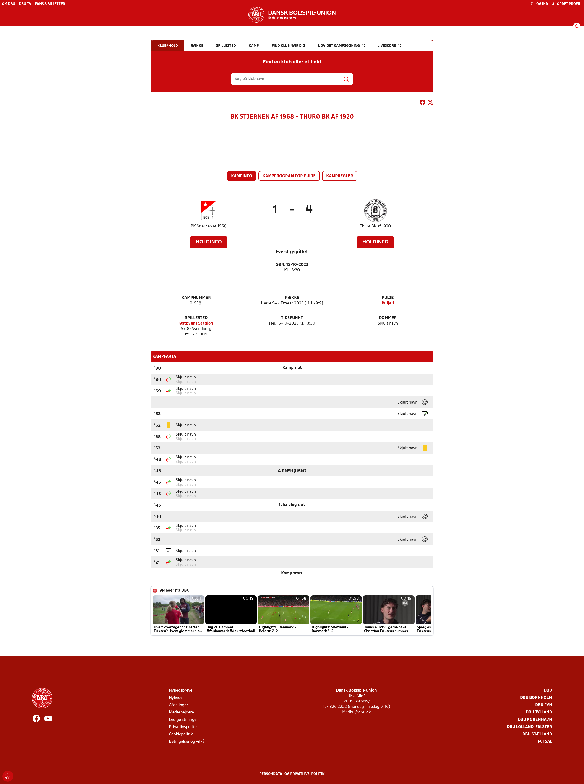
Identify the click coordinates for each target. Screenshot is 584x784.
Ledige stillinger (183, 720)
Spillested (196, 318)
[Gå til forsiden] (292, 15)
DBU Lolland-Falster (529, 727)
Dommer (388, 318)
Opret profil (569, 4)
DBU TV (25, 4)
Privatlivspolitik (183, 727)
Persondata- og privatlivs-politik (292, 774)
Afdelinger (178, 705)
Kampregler (339, 176)
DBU (548, 690)
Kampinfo (241, 176)
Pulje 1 (388, 303)
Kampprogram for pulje (289, 176)
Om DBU (8, 4)
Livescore (387, 46)
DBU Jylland (539, 712)
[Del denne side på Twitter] (430, 103)
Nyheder (176, 698)
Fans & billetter (50, 4)
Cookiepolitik (181, 734)
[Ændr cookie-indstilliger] (7, 776)
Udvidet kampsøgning (339, 46)
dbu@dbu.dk (359, 712)
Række (292, 298)
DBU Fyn (543, 705)
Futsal (545, 742)
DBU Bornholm (536, 698)
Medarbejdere (181, 712)
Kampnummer (196, 298)
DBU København (535, 720)
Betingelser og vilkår (187, 742)
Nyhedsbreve (180, 690)
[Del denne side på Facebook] (422, 103)
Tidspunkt (292, 318)
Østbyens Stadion (196, 323)
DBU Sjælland (537, 734)
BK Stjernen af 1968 (209, 226)
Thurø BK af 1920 (375, 226)
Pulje (388, 298)
